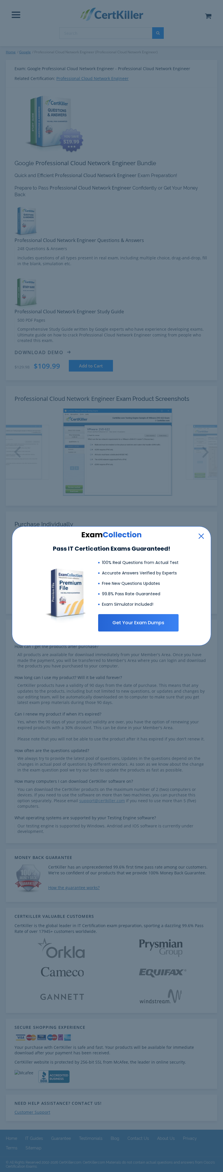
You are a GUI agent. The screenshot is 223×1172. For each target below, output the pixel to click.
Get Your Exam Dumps (138, 622)
